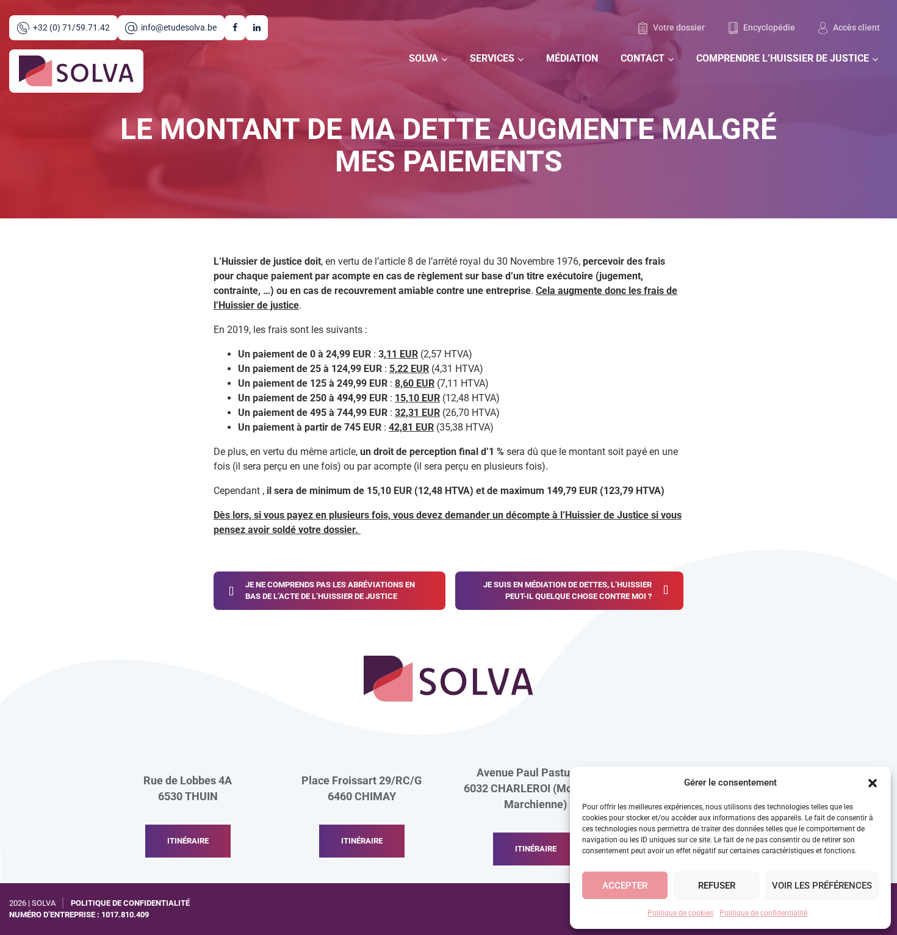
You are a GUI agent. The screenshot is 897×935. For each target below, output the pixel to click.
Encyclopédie (768, 28)
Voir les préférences (822, 885)
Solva (423, 58)
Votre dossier (678, 28)
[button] (872, 782)
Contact (643, 58)
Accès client (855, 28)
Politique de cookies (680, 913)
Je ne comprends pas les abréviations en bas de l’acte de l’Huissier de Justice (330, 590)
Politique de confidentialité (763, 913)
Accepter (624, 885)
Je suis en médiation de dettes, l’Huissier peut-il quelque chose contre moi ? (567, 590)
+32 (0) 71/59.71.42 (71, 28)
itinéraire (188, 840)
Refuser (716, 885)
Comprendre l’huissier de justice (782, 58)
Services (492, 58)
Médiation (572, 58)
